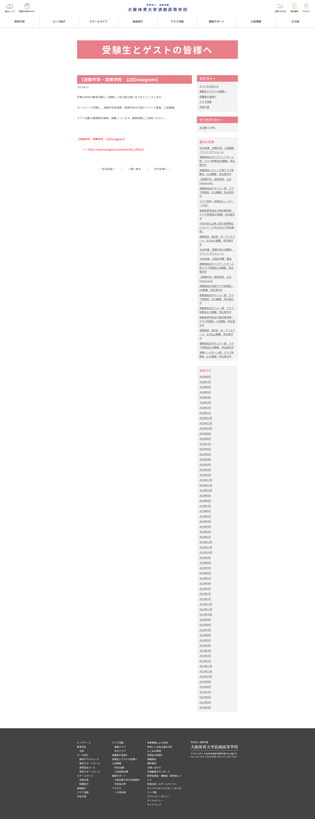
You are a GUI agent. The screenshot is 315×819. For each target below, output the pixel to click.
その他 (295, 21)
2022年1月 (205, 661)
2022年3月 (205, 650)
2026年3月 (205, 402)
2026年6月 (205, 387)
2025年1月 (205, 475)
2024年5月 (205, 516)
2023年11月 (205, 547)
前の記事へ (108, 168)
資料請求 (151, 763)
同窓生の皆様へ (155, 755)
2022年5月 (205, 640)
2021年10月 (205, 676)
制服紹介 (84, 784)
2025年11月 (205, 423)
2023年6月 (205, 573)
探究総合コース (87, 767)
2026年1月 (205, 413)
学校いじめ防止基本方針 (159, 746)
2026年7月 (205, 381)
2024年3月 (205, 526)
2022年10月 (205, 614)
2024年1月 (205, 537)
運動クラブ (120, 746)
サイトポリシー (155, 800)
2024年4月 (205, 521)
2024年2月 (205, 531)
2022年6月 (205, 635)
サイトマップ (154, 804)
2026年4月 (205, 397)
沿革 (81, 751)
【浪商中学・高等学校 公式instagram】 (119, 79)
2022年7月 (205, 630)
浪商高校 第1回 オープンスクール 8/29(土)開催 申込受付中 (217, 240)
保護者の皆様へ (208, 96)
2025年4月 (205, 459)
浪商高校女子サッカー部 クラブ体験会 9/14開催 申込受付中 (216, 192)
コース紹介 (58, 21)
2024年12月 (205, 480)
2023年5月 (205, 578)
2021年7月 (205, 692)
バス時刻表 (120, 792)
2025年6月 (205, 449)
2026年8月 (205, 376)
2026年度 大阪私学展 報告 (215, 258)
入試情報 (256, 21)
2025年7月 (205, 444)
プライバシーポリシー (158, 796)
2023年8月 (205, 562)
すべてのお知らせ (209, 86)
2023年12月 (205, 542)
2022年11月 (205, 609)
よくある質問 (154, 751)
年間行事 (84, 779)
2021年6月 (205, 697)
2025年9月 (205, 433)
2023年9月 (205, 557)
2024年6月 (205, 511)
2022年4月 (205, 645)
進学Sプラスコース (89, 759)
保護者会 (151, 759)
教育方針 (19, 21)
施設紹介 (138, 21)
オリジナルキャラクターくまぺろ (164, 788)
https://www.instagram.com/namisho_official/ (116, 149)
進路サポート (216, 21)
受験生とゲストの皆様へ (212, 91)
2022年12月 (205, 604)
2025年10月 (205, 428)
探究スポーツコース (89, 771)
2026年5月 (205, 392)
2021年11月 (205, 671)
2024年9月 (205, 495)
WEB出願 (119, 767)
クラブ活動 (177, 21)
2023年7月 (205, 568)
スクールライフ (98, 21)
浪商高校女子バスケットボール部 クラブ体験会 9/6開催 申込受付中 (216, 267)
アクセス (116, 788)
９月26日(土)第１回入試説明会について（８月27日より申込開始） (216, 227)
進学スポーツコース (89, 763)
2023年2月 (205, 593)
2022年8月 (205, 624)
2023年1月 (205, 599)
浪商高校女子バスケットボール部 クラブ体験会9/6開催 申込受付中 (217, 161)
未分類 (203, 127)
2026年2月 (205, 407)
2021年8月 (205, 686)
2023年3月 (205, 588)
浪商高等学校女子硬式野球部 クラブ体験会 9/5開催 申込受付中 (217, 321)
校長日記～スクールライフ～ (162, 784)
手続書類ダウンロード (158, 771)
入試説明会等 (121, 771)
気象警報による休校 (157, 742)
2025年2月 (205, 469)
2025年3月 (205, 464)
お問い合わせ (154, 767)
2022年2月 (205, 655)
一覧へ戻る (134, 168)
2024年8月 (205, 500)
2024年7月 (205, 506)
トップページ (84, 742)
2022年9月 (205, 619)
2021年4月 (205, 707)
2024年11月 (205, 485)
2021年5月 (205, 702)
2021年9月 (205, 681)
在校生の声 (120, 784)
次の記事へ (160, 168)
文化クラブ (120, 751)
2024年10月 (205, 490)
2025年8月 (205, 438)
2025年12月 (205, 418)
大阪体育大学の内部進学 (127, 779)
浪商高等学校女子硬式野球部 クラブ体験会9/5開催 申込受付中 (217, 214)
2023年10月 (205, 552)
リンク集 (151, 792)
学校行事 (204, 107)
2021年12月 (205, 666)
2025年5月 (205, 454)
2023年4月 (205, 583)
